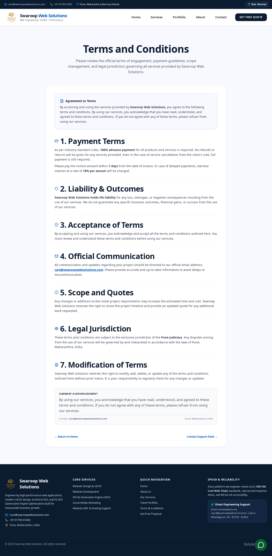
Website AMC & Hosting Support (92, 508)
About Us (145, 491)
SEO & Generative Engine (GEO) (91, 497)
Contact (221, 17)
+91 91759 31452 (20, 520)
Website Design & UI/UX (87, 486)
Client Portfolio (149, 503)
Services (157, 17)
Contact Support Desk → (202, 436)
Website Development (86, 491)
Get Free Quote (251, 17)
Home (136, 17)
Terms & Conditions (151, 508)
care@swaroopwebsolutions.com (79, 270)
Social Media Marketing (87, 503)
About (200, 17)
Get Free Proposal (151, 514)
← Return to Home (66, 436)
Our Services (147, 497)
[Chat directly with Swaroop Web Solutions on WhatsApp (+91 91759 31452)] (261, 545)
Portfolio (179, 17)
